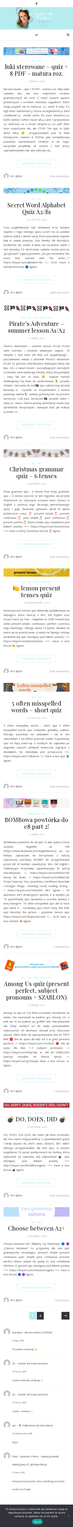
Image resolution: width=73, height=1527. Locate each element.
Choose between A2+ (36, 1228)
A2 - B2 (36, 60)
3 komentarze (61, 946)
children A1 (42, 317)
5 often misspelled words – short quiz (36, 706)
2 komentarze (61, 1091)
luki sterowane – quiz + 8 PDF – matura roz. (36, 70)
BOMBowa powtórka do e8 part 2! (36, 823)
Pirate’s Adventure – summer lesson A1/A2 (36, 326)
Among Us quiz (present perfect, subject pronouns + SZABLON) (36, 990)
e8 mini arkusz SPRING (38, 1332)
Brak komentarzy (59, 176)
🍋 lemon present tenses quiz (36, 591)
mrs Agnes (16, 176)
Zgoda (37, 1521)
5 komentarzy (61, 1300)
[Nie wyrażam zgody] (68, 1516)
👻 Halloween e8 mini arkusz (35, 1425)
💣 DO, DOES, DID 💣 (36, 1119)
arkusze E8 (36, 813)
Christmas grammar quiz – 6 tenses (36, 472)
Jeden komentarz (59, 292)
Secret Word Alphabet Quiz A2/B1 (36, 208)
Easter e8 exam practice (33, 1363)
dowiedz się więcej (36, 163)
